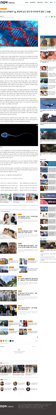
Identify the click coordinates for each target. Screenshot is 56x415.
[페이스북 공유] (46, 17)
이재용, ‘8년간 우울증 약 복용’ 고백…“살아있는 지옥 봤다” (34, 384)
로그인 (19, 404)
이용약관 (25, 404)
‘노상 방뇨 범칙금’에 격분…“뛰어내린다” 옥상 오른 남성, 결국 (30, 374)
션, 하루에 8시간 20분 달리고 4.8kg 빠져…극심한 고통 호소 (21, 389)
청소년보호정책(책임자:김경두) (37, 404)
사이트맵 (50, 404)
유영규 (1, 16)
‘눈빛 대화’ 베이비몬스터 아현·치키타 (8, 384)
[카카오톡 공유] (52, 17)
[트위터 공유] (49, 17)
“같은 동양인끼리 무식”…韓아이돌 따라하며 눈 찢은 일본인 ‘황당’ (17, 374)
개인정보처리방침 (29, 404)
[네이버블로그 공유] (54, 17)
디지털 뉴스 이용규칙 (45, 404)
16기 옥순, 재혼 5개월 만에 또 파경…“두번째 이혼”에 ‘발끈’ (34, 389)
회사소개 (22, 404)
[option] (18, 370)
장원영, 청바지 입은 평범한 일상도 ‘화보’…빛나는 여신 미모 (21, 384)
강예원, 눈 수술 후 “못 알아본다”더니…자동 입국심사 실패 (8, 389)
